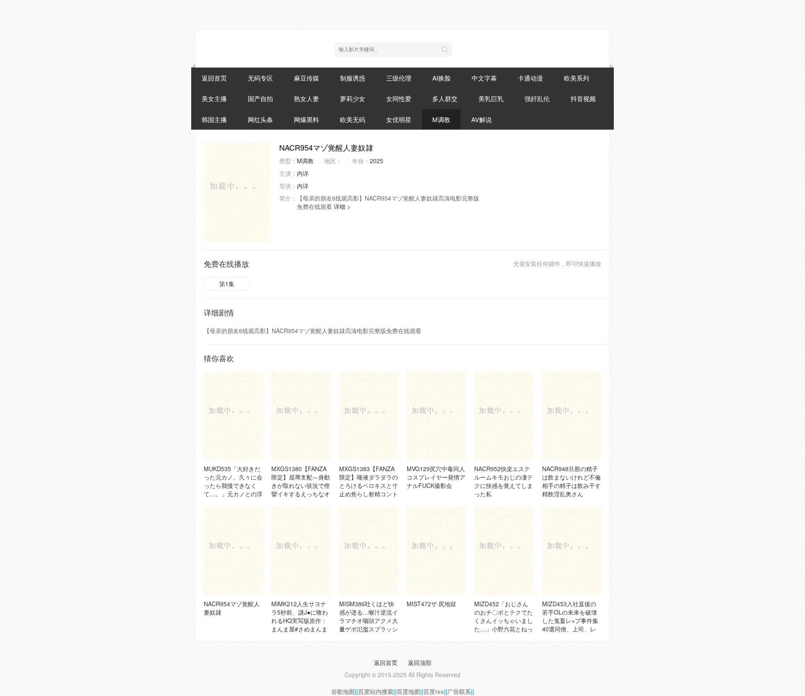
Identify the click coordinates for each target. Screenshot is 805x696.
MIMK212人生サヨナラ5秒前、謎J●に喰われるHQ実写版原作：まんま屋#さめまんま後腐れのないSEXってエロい (300, 625)
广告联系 (459, 691)
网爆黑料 (306, 119)
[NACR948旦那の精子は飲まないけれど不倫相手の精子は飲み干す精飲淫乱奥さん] (571, 415)
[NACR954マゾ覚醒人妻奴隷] (237, 191)
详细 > (342, 206)
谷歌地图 (343, 691)
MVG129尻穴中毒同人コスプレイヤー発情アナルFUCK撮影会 (436, 477)
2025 (376, 160)
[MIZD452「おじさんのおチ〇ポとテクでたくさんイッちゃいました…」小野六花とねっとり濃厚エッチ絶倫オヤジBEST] (503, 550)
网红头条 (260, 119)
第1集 (226, 283)
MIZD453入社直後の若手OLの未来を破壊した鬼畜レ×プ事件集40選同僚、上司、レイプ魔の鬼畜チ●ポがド (570, 625)
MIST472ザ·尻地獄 (431, 604)
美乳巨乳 (491, 98)
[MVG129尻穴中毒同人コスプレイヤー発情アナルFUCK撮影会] (436, 415)
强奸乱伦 (537, 98)
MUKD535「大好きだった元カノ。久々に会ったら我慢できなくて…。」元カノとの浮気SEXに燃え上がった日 (233, 489)
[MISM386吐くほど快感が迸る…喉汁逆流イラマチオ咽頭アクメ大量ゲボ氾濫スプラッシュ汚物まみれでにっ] (368, 550)
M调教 (441, 119)
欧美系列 (576, 77)
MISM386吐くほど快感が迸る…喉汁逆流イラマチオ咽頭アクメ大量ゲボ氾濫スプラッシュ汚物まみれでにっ (368, 620)
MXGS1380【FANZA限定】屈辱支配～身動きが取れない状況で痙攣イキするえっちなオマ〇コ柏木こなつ (300, 485)
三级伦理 (398, 77)
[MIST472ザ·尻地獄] (436, 550)
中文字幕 (484, 77)
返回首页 (214, 77)
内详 (303, 173)
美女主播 (214, 98)
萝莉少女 (352, 98)
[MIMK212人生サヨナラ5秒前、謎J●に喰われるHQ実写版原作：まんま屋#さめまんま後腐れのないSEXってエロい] (300, 550)
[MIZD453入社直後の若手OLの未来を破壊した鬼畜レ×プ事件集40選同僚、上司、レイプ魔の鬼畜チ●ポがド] (571, 550)
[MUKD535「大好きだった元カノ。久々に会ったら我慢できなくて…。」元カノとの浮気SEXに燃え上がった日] (233, 415)
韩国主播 (214, 119)
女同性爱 (398, 98)
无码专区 (260, 77)
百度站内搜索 (375, 691)
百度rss (433, 691)
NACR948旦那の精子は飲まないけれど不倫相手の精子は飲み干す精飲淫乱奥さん (571, 481)
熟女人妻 (306, 98)
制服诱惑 (352, 77)
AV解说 (481, 119)
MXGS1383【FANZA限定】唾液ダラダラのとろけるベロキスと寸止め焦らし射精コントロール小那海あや (368, 485)
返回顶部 (419, 662)
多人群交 (444, 98)
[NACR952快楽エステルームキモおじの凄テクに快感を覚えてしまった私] (503, 415)
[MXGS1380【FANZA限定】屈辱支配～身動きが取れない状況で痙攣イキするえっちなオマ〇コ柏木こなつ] (300, 415)
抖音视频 (583, 98)
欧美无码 (352, 119)
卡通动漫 (530, 77)
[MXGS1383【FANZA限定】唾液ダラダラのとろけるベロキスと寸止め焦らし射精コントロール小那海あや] (368, 415)
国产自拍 (260, 98)
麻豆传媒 (306, 77)
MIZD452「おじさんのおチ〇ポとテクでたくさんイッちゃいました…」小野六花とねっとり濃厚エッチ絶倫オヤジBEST (503, 625)
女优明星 (398, 119)
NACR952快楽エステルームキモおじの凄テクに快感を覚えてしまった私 (503, 481)
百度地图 (408, 691)
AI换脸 (441, 77)
